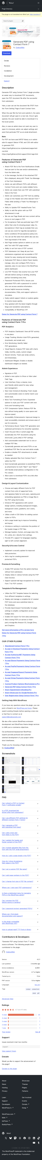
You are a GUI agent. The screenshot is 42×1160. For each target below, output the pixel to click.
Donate (25, 1104)
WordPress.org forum (24, 708)
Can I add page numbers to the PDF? (15, 875)
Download (6, 53)
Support (7, 81)
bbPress (6, 1121)
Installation (8, 71)
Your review (6, 1032)
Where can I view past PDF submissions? (17, 888)
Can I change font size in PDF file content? (17, 881)
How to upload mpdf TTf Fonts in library (16, 930)
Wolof (9, 1133)
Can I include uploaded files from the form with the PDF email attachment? (15, 848)
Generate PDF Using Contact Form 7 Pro (20, 687)
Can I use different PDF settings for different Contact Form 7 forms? (15, 819)
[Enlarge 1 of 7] (18, 759)
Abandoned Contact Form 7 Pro (17, 646)
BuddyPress (7, 1124)
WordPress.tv (8, 1108)
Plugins (24, 1088)
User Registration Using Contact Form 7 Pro (22, 696)
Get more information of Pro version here (18, 630)
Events (24, 1101)
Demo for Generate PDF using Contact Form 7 (19, 314)
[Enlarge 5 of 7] (37, 759)
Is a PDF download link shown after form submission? (13, 811)
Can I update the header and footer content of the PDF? (12, 841)
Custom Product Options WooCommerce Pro (22, 684)
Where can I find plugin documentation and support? (12, 915)
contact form (35, 989)
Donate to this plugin (9, 1069)
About (4, 1081)
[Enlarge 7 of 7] (37, 779)
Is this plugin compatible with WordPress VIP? (10, 922)
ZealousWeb (20, 48)
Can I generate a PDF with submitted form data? (11, 826)
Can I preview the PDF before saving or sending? (11, 901)
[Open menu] (39, 3)
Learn (4, 1097)
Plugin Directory (7, 9)
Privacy (4, 1091)
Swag (25, 1108)
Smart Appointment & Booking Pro (18, 690)
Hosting (5, 1088)
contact (28, 989)
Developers (6, 1104)
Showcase (25, 1081)
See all (37, 1032)
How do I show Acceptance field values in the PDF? (12, 862)
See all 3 (37, 985)
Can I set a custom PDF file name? (14, 869)
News (4, 1084)
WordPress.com (8, 1114)
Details (6, 61)
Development (9, 76)
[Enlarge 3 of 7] (18, 778)
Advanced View (7, 999)
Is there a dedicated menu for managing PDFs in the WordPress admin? (16, 894)
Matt (4, 1118)
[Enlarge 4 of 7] (18, 788)
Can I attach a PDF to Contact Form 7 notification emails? (13, 804)
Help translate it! (35, 14)
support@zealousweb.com (11, 717)
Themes (25, 1084)
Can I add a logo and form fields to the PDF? (10, 834)
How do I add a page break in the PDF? (16, 856)
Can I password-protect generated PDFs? (17, 908)
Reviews (7, 66)
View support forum (9, 1051)
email (34, 993)
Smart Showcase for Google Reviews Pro (21, 693)
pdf (38, 993)
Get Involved (26, 1097)
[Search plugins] (23, 21)
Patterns (25, 1091)
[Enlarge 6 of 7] (37, 769)
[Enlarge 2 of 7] (18, 769)
